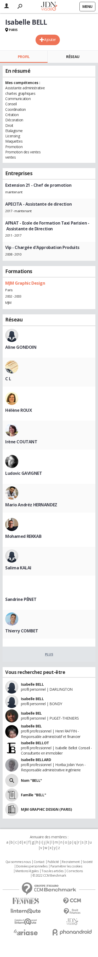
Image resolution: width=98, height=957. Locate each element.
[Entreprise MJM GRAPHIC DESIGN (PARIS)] (11, 809)
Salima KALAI (18, 568)
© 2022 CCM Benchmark (49, 875)
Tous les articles (53, 871)
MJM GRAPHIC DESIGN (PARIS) (46, 809)
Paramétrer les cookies (66, 866)
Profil (24, 56)
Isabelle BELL (32, 684)
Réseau (72, 56)
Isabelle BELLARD (36, 759)
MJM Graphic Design (25, 283)
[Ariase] (26, 932)
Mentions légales (26, 871)
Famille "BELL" (33, 794)
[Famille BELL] (11, 795)
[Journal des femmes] (26, 901)
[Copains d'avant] (26, 921)
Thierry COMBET (21, 631)
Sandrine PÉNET (20, 599)
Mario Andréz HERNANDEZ (31, 505)
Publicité (53, 862)
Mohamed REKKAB (23, 536)
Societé (88, 862)
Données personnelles (32, 866)
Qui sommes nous (18, 862)
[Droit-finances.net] (72, 911)
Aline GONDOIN (21, 347)
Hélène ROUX (18, 410)
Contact (39, 862)
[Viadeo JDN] (72, 921)
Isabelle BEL (31, 713)
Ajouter (50, 39)
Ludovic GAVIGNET (23, 473)
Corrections (74, 871)
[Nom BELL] (11, 780)
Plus (49, 654)
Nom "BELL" (31, 780)
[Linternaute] (26, 911)
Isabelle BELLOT (35, 742)
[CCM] (72, 901)
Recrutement (70, 862)
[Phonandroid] (72, 932)
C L (8, 379)
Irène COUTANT (21, 442)
